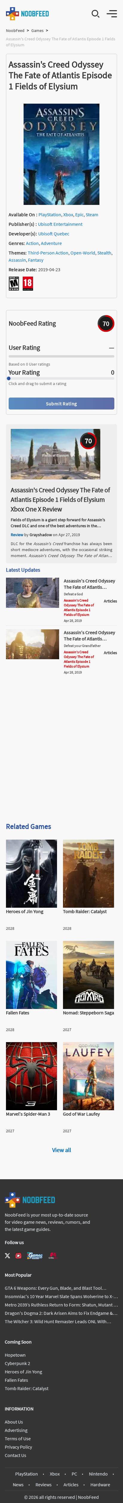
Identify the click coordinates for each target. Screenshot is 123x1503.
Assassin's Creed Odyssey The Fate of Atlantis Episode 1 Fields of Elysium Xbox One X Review (60, 499)
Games (37, 30)
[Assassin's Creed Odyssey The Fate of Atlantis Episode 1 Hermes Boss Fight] (32, 606)
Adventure (51, 243)
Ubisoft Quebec (53, 234)
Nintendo (98, 1474)
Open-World (82, 253)
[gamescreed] (35, 1255)
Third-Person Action (48, 253)
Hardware (100, 1484)
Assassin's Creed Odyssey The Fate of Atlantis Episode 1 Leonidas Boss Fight (89, 641)
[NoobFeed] (27, 13)
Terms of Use (18, 1438)
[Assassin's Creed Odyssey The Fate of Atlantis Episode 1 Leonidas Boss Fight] (32, 657)
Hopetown (15, 1355)
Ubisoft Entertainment (60, 224)
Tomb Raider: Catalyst (26, 1388)
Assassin (17, 260)
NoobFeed (15, 30)
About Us (14, 1422)
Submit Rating (61, 404)
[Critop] (53, 1255)
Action (32, 243)
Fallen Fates (16, 1380)
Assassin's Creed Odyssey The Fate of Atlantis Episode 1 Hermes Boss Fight (89, 590)
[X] (7, 1255)
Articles (71, 1484)
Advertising (16, 1430)
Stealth (104, 253)
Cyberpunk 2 (17, 1363)
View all (61, 1150)
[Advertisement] (61, 750)
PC (74, 1474)
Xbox (68, 214)
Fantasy (35, 260)
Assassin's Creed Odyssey (52, 555)
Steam (92, 214)
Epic (79, 214)
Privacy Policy (18, 1447)
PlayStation (50, 214)
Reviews (44, 1484)
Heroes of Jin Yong (23, 1372)
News (18, 1484)
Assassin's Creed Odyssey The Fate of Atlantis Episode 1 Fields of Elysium (79, 607)
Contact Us (15, 1455)
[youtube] (18, 1255)
